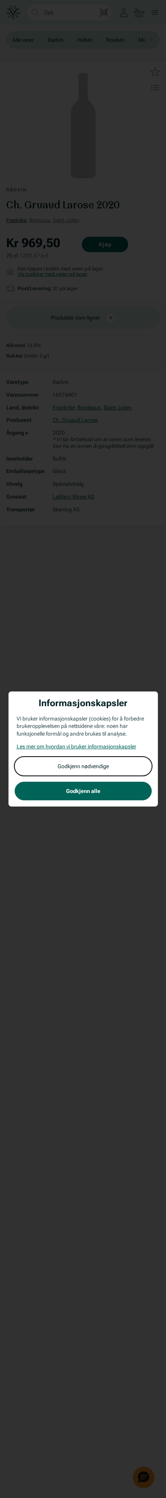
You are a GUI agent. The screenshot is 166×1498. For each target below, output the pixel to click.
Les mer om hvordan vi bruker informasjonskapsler (76, 746)
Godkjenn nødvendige (83, 766)
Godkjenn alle (83, 791)
